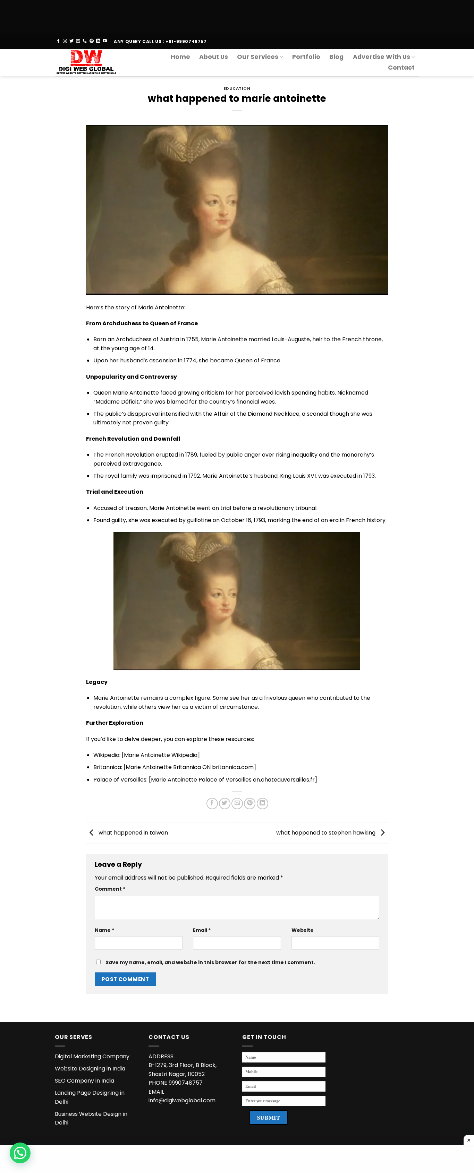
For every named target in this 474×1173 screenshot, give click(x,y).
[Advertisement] (208, 15)
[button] (20, 1153)
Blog (336, 57)
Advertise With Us (381, 57)
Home (180, 57)
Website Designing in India (90, 1069)
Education (236, 88)
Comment (110, 888)
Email (202, 930)
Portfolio (306, 57)
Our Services (257, 57)
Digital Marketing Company (92, 1056)
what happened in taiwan (132, 833)
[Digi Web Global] (89, 62)
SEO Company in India (84, 1081)
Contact (401, 67)
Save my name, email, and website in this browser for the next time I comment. (210, 962)
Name (105, 930)
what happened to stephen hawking (326, 833)
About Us (213, 57)
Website (302, 930)
